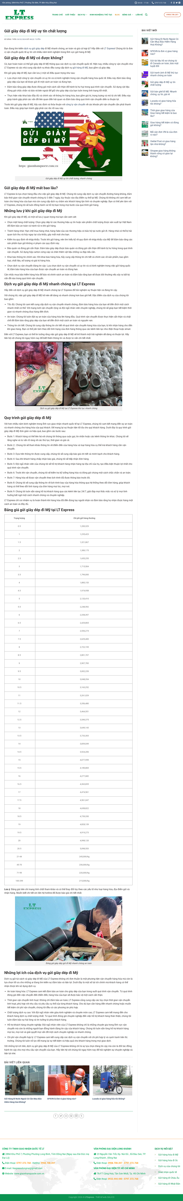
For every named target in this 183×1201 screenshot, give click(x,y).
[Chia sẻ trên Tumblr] (81, 1116)
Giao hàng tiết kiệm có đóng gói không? (164, 124)
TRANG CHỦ (57, 15)
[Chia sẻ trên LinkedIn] (76, 1116)
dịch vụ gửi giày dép (34, 48)
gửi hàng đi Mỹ (80, 67)
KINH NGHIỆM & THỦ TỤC (101, 15)
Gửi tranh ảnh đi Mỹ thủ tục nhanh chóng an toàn (164, 74)
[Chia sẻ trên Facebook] (55, 1116)
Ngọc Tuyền (35, 39)
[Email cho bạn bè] (66, 1116)
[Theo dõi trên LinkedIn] (179, 3)
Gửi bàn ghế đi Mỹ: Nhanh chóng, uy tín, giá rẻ (163, 93)
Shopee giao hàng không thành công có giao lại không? (162, 153)
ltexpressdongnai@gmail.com (27, 1168)
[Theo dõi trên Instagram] (174, 3)
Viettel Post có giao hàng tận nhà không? (162, 142)
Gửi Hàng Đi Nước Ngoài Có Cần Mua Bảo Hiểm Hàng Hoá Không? (164, 42)
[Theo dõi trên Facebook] (171, 3)
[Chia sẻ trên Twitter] (60, 1116)
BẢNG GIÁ (126, 15)
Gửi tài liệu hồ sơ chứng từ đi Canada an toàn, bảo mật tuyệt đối (164, 63)
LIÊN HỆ (139, 15)
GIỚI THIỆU (70, 15)
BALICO (110, 1197)
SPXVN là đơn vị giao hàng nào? (61, 1099)
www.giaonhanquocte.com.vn (29, 1173)
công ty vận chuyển (75, 104)
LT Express (109, 48)
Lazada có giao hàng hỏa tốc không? (108, 1099)
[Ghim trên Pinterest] (71, 1116)
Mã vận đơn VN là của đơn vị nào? (163, 133)
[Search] (146, 14)
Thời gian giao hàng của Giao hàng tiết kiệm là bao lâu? (163, 113)
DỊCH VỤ (81, 15)
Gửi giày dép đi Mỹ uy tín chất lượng (162, 83)
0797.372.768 (131, 1163)
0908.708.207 (48, 1163)
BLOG (117, 15)
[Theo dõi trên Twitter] (177, 3)
